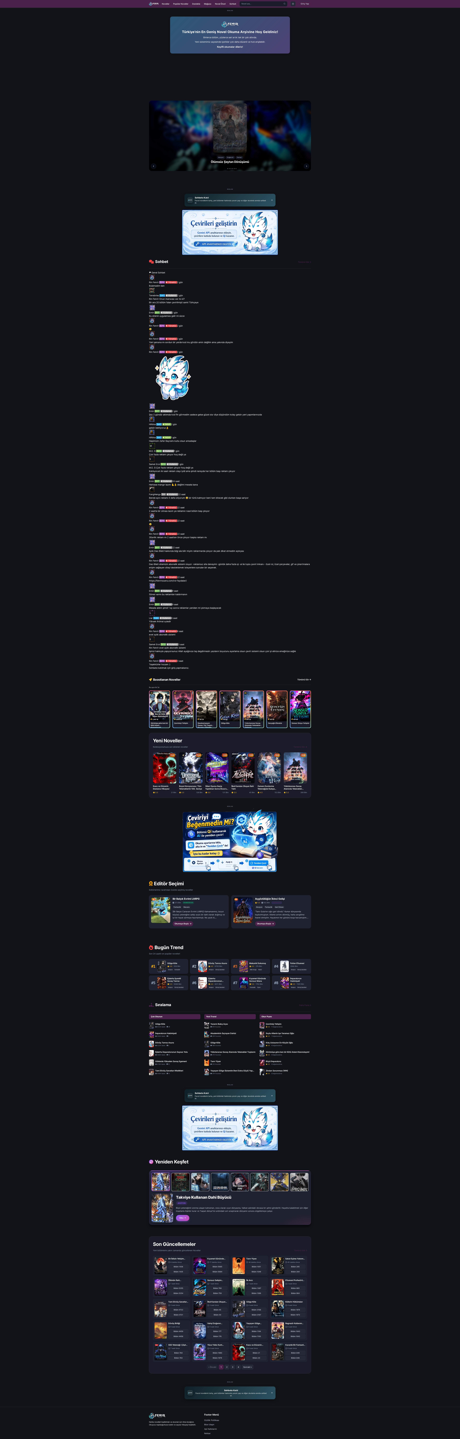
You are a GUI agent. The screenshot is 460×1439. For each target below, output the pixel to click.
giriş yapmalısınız (179, 668)
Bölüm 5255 (178, 1288)
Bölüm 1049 (256, 1272)
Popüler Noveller (180, 4)
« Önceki (212, 1367)
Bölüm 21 (256, 1353)
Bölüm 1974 (295, 1310)
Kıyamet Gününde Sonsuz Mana (257, 979)
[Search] (284, 4)
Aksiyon (259, 907)
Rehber (207, 1433)
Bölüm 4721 (178, 1315)
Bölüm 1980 (217, 1353)
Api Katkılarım (210, 1429)
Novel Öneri (220, 4)
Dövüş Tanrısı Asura (217, 963)
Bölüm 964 (295, 1293)
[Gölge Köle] (239, 1309)
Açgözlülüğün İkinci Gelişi (270, 898)
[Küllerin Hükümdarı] (278, 1309)
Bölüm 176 (217, 1336)
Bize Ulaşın (209, 1424)
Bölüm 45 (217, 1310)
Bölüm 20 (256, 1358)
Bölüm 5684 (217, 1272)
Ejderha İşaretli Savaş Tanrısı (174, 979)
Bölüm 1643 (295, 1331)
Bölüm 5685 (217, 1267)
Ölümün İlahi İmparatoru (174, 1281)
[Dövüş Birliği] (161, 1330)
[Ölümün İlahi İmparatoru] (161, 1287)
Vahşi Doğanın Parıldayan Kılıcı (214, 1324)
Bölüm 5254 (178, 1293)
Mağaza (207, 4)
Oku (181, 1218)
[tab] (225, 168)
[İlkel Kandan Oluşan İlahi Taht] (200, 1309)
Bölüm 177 (217, 1331)
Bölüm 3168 (256, 1310)
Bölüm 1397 (256, 1288)
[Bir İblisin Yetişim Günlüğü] (161, 1265)
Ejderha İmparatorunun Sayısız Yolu (215, 981)
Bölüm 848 (295, 1358)
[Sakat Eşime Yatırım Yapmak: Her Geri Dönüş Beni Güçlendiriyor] (278, 1265)
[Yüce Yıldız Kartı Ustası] (200, 1352)
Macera (187, 907)
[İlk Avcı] (239, 1287)
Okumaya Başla (182, 923)
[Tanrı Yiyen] (239, 1265)
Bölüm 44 (217, 1315)
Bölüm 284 (295, 1272)
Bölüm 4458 (178, 1336)
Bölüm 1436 (178, 1267)
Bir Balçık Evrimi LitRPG (186, 898)
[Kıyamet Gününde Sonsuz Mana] (200, 1265)
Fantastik (177, 907)
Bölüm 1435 (178, 1272)
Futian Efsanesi (297, 963)
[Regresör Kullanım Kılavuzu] (278, 1330)
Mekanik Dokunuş (257, 963)
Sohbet (233, 4)
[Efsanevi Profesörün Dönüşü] (278, 1287)
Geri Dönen (279, 907)
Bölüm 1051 (256, 1267)
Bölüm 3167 (256, 1315)
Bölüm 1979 (217, 1358)
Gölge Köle (172, 963)
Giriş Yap (305, 4)
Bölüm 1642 (295, 1336)
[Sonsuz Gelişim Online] (200, 1287)
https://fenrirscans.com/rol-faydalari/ (168, 580)
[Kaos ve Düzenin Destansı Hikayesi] (239, 1352)
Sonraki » (247, 1367)
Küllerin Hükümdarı (294, 1302)
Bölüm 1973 (295, 1315)
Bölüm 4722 (178, 1310)
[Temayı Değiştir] (293, 3)
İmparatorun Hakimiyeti (296, 979)
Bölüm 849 (295, 1353)
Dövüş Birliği (174, 1323)
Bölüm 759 (217, 1293)
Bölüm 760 (217, 1288)
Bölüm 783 (178, 1358)
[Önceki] (153, 166)
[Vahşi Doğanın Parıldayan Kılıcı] (200, 1330)
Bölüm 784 (178, 1353)
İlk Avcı (249, 1280)
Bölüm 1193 (256, 1336)
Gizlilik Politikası (211, 1420)
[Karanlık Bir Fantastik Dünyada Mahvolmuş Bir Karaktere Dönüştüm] (278, 1352)
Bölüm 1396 (256, 1293)
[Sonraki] (306, 166)
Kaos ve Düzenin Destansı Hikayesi (254, 1346)
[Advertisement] (230, 75)
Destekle (196, 4)
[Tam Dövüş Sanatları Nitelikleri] (161, 1309)
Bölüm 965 (295, 1288)
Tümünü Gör (303, 262)
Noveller (165, 4)
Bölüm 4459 (178, 1331)
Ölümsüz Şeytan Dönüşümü (230, 162)
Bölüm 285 (295, 1267)
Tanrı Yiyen (251, 1258)
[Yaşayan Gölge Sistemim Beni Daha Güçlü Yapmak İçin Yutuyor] (239, 1330)
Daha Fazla (304, 1005)
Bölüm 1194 (256, 1331)
